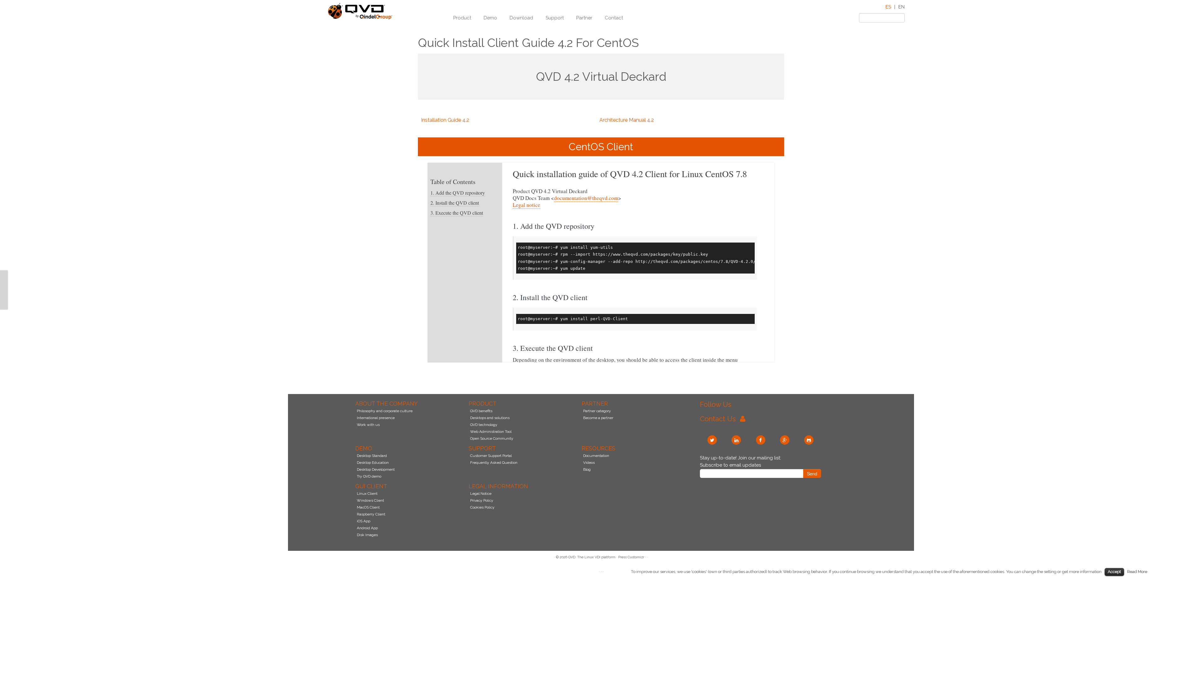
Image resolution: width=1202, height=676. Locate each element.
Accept (1114, 571)
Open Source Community (491, 438)
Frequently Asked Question (493, 462)
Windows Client (370, 500)
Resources (598, 448)
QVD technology (483, 424)
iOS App (363, 521)
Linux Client (367, 493)
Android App (367, 528)
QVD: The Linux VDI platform (591, 557)
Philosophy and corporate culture (385, 411)
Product (462, 18)
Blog (587, 469)
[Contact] (4, 274)
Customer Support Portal (491, 455)
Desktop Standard (372, 455)
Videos (589, 462)
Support (555, 18)
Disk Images (367, 535)
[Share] (4, 305)
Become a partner (598, 418)
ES (888, 7)
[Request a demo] (4, 282)
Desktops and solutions (490, 418)
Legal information (498, 486)
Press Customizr (631, 557)
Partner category (597, 411)
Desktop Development (376, 469)
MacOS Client (368, 507)
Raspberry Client (371, 514)
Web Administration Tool (490, 431)
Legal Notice (480, 493)
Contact (614, 18)
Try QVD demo (369, 476)
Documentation (596, 455)
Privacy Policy (481, 500)
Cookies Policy (482, 507)
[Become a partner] (4, 297)
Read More (1137, 571)
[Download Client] (4, 290)
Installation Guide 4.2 (445, 120)
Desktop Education (373, 462)
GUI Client (371, 486)
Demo (490, 18)
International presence (376, 418)
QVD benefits (481, 411)
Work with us (368, 424)
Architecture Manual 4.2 (626, 120)
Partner (584, 18)
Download (521, 18)
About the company (386, 403)
